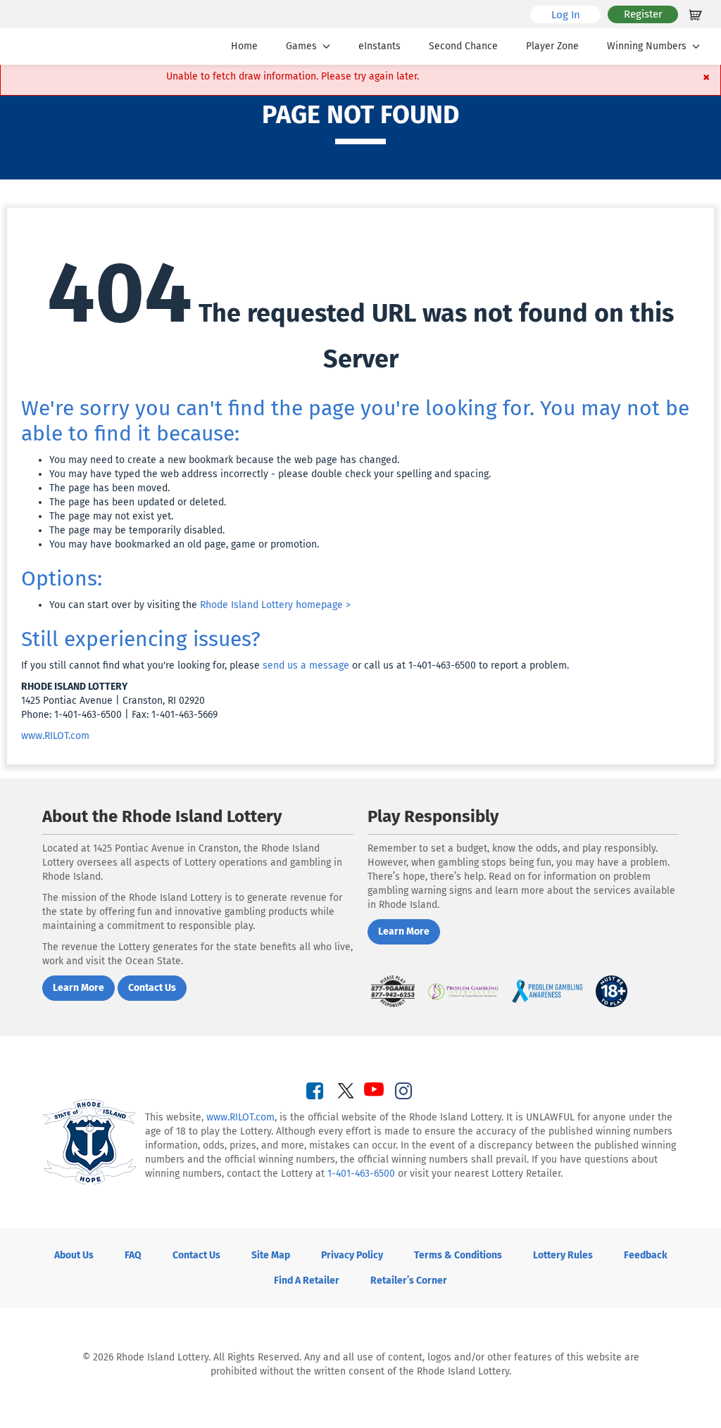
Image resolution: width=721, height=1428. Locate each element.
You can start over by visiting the (200, 605)
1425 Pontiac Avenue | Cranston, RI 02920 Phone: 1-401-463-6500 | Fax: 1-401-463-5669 (119, 701)
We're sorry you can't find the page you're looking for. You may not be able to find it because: (355, 421)
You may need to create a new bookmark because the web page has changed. (224, 460)
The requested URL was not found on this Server (360, 308)
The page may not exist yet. (111, 516)
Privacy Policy (352, 1255)
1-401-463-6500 (361, 1174)
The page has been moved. (109, 488)
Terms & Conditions (458, 1255)
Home (244, 46)
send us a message (306, 665)
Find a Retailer (306, 1281)
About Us (74, 1255)
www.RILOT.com (55, 736)
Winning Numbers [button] (646, 46)
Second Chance (463, 46)
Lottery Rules (563, 1255)
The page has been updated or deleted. (137, 502)
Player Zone (552, 46)
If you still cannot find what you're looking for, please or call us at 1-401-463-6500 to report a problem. (295, 665)
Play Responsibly (433, 816)
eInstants (379, 46)
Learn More (78, 988)
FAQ (133, 1255)
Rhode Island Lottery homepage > (275, 605)
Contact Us (196, 1255)
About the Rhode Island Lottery (162, 816)
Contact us (152, 988)
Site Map (270, 1255)
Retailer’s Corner (408, 1281)
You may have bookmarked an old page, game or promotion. (184, 544)
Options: (61, 578)
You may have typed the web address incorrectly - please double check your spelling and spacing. (270, 474)
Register (643, 14)
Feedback (645, 1255)
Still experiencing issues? (141, 639)
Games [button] (301, 46)
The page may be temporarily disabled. (137, 530)
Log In (576, 14)
